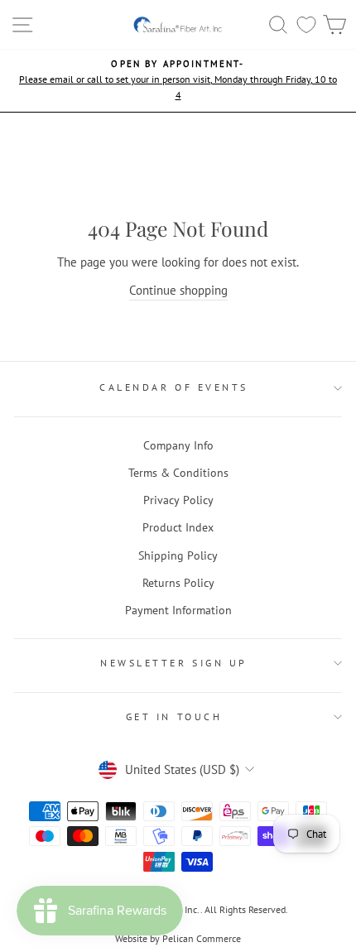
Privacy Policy (178, 500)
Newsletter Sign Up (174, 662)
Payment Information (178, 610)
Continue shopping (178, 290)
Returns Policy (178, 582)
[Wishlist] (306, 24)
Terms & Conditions (178, 472)
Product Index (178, 527)
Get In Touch (174, 716)
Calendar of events (173, 387)
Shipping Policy (178, 555)
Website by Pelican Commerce (178, 938)
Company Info (178, 445)
